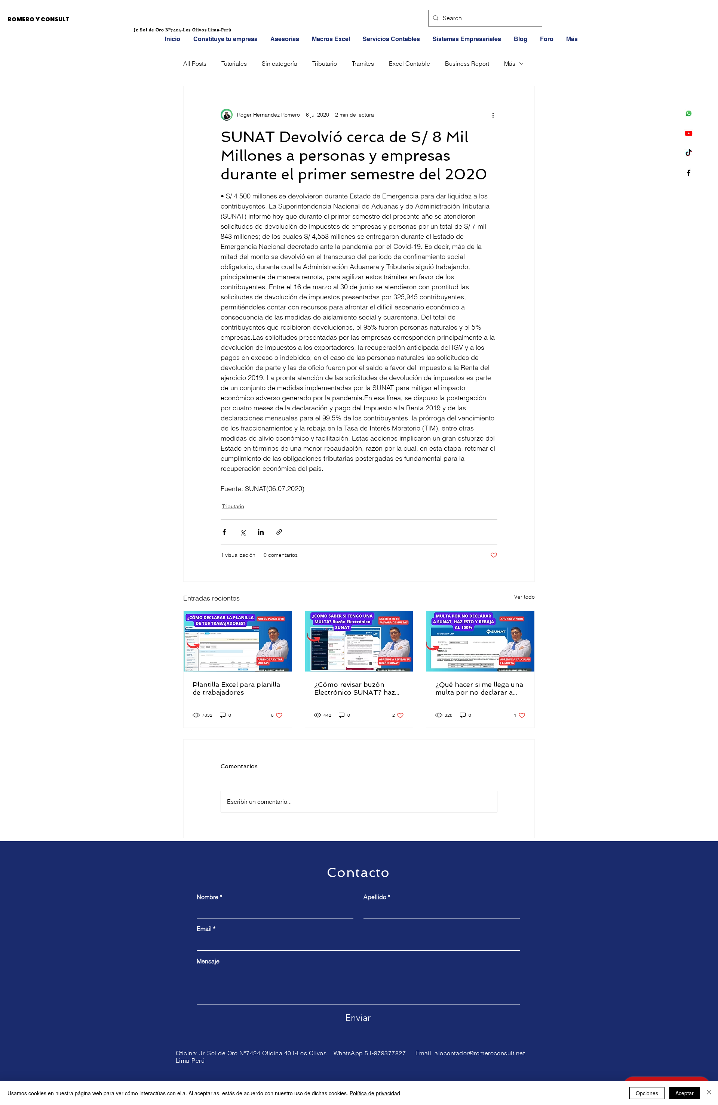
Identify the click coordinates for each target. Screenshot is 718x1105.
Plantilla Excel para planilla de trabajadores (236, 688)
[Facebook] (688, 173)
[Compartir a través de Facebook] (224, 531)
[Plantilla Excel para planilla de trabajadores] (238, 641)
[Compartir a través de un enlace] (279, 531)
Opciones (647, 1093)
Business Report (467, 63)
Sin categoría (279, 63)
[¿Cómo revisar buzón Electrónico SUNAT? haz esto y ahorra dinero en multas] (359, 641)
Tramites (363, 63)
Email (204, 929)
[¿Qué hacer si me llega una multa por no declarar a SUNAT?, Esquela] (480, 641)
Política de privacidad (375, 1093)
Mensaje (208, 961)
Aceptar (684, 1093)
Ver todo (524, 596)
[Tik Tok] (688, 153)
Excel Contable (409, 63)
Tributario (324, 63)
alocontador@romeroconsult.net (480, 1053)
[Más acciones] (492, 114)
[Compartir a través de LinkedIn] (260, 531)
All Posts (194, 63)
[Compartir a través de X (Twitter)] (242, 531)
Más (509, 63)
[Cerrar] (709, 1093)
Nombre (207, 897)
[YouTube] (688, 133)
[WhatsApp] (688, 113)
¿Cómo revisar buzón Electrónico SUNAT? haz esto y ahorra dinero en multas (354, 688)
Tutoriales (234, 63)
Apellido (374, 897)
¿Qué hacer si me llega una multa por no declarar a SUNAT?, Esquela (479, 688)
